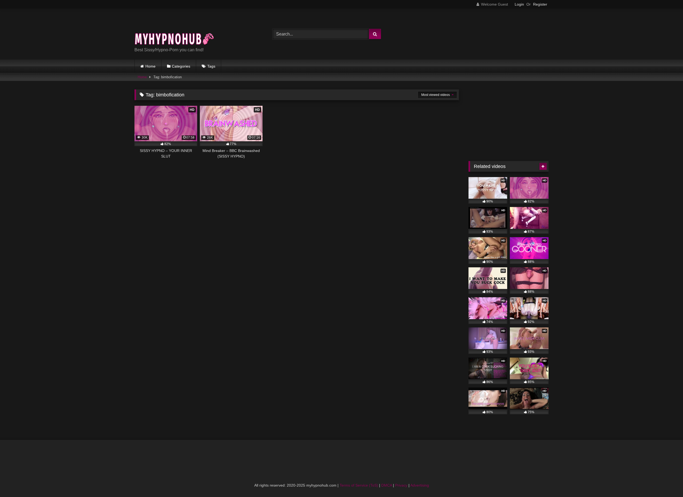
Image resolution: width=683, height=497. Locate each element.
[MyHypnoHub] (174, 30)
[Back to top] (666, 481)
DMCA (386, 485)
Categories (181, 66)
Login (519, 4)
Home (150, 66)
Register (540, 4)
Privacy (401, 485)
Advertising (419, 485)
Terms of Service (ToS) (359, 485)
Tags (211, 66)
